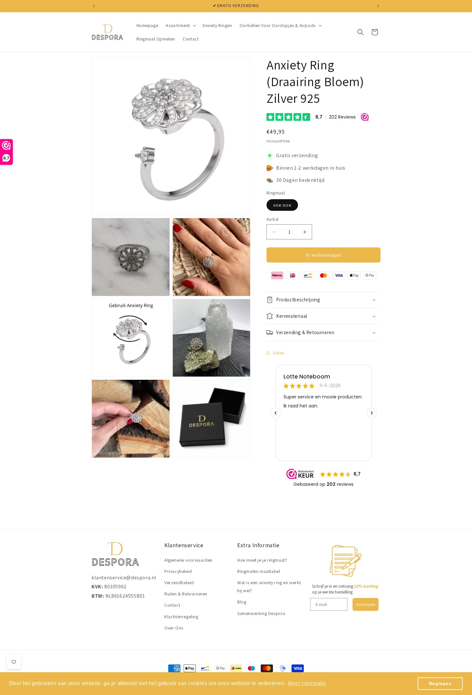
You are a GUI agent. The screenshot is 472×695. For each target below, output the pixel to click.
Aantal (272, 219)
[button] (180, 25)
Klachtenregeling (181, 616)
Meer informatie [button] (307, 683)
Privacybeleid (178, 571)
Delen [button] (278, 353)
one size (282, 205)
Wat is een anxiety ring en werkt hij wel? (269, 586)
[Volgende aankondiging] (378, 6)
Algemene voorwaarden (188, 560)
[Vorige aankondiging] (94, 6)
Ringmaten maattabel (258, 571)
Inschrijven (365, 604)
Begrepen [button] (440, 683)
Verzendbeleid (179, 582)
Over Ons (173, 628)
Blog (241, 602)
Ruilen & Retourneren (185, 594)
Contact (172, 605)
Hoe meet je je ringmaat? (262, 560)
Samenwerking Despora (261, 613)
